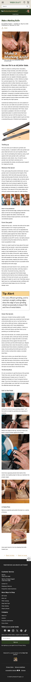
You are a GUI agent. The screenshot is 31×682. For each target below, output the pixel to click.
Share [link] (5, 28)
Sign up (15, 642)
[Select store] (24, 2)
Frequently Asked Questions (9, 588)
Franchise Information (7, 620)
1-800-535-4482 (6, 576)
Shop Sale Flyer (6, 603)
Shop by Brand (5, 608)
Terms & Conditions (20, 667)
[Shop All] (2, 2)
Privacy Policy (22, 645)
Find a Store (5, 623)
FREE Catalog (5, 601)
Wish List (4, 598)
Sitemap (23, 670)
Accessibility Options (11, 670)
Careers (4, 618)
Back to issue (22, 555)
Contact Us (4, 583)
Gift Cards (4, 595)
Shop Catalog (5, 606)
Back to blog (10, 555)
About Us (4, 615)
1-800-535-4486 (6, 580)
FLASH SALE (15, 14)
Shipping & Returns (7, 586)
